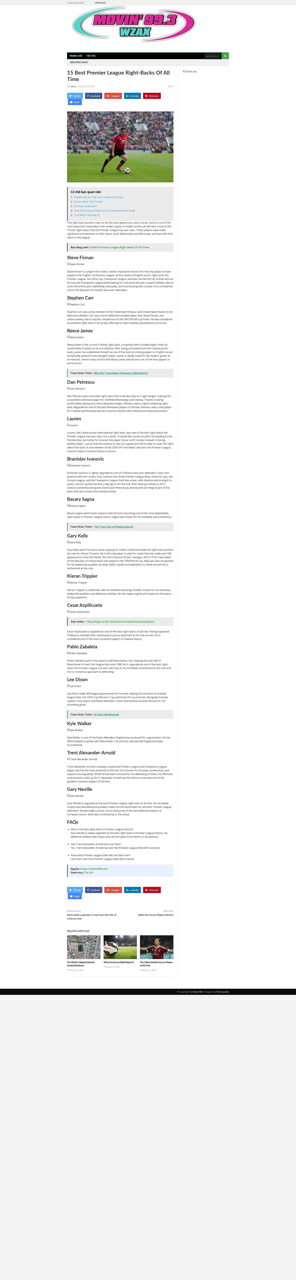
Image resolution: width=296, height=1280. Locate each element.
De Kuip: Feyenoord (85, 206)
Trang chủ (75, 55)
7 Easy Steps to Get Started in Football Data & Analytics (120, 621)
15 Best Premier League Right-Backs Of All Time (119, 247)
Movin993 (198, 991)
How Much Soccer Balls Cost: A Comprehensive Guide (104, 210)
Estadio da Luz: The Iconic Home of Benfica (98, 197)
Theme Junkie (222, 991)
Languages (100, 3)
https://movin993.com (94, 869)
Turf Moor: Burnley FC (87, 215)
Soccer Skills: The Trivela (88, 201)
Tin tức (91, 55)
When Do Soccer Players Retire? (155, 914)
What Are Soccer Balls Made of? (119, 962)
